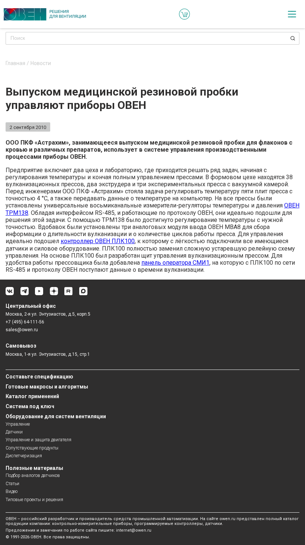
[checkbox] (292, 14)
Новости (40, 63)
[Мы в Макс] (83, 294)
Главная (15, 63)
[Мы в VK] (10, 294)
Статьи (12, 483)
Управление (18, 424)
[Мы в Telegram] (24, 294)
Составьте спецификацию (39, 377)
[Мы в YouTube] (39, 294)
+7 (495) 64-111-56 (25, 322)
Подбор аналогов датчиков (33, 475)
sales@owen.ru (22, 329)
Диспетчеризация (24, 455)
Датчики (14, 432)
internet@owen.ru (133, 530)
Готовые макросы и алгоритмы (47, 387)
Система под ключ (30, 406)
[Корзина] (184, 14)
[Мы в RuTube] (68, 294)
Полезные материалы (34, 468)
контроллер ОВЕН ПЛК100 (98, 241)
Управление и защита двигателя (38, 439)
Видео (11, 491)
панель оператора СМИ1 (175, 262)
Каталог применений (32, 396)
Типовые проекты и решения (34, 499)
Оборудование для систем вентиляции (56, 416)
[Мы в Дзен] (54, 294)
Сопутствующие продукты (32, 448)
